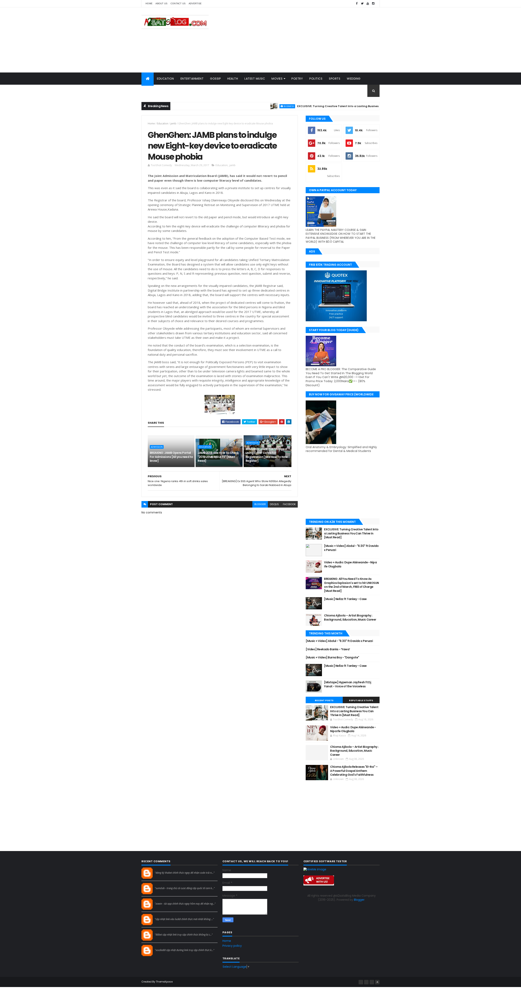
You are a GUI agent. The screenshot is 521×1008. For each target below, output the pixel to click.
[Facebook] (361, 982)
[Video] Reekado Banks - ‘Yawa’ (328, 649)
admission (157, 446)
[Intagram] (366, 982)
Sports (334, 79)
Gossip (215, 79)
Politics (315, 79)
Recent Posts (324, 700)
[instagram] (373, 3)
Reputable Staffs (361, 700)
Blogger (359, 900)
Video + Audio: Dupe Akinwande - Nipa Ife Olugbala (350, 564)
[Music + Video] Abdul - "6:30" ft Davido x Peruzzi (351, 548)
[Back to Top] (377, 982)
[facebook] (357, 3)
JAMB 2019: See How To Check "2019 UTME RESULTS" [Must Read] (218, 457)
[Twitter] (372, 982)
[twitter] (362, 3)
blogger (260, 504)
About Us (161, 3)
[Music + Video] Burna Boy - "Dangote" (332, 657)
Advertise (195, 3)
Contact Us (178, 3)
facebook (289, 504)
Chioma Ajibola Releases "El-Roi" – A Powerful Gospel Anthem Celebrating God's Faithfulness (354, 771)
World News (154, 91)
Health (232, 79)
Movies (276, 79)
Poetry (297, 79)
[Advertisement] (305, 39)
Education (165, 79)
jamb (173, 123)
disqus (274, 504)
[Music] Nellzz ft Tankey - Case (345, 599)
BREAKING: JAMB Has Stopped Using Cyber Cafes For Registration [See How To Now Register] (267, 455)
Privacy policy (232, 946)
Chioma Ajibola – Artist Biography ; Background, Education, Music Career (350, 617)
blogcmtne (162, 869)
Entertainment (192, 79)
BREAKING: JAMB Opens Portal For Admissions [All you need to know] (171, 457)
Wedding (354, 79)
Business (258, 106)
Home (149, 3)
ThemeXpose (164, 981)
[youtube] (368, 3)
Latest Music (254, 79)
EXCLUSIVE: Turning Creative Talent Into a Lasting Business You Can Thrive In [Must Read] (330, 106)
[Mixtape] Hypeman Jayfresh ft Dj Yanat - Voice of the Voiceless (347, 684)
